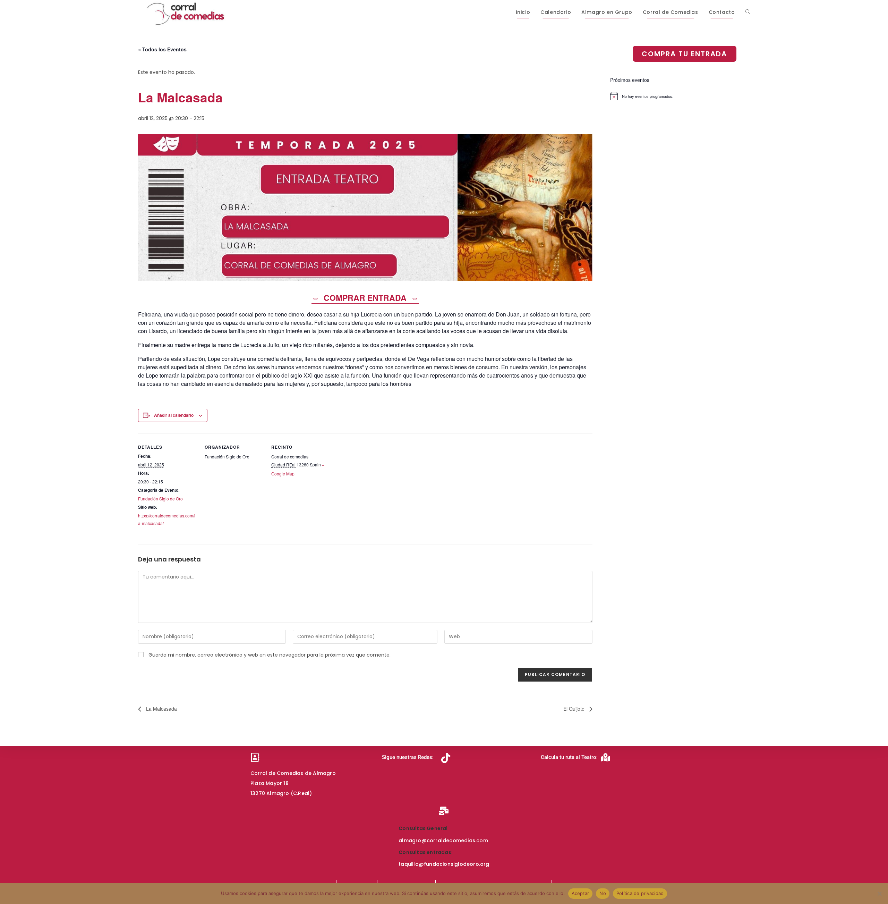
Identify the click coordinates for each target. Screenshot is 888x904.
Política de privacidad (640, 893)
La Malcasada (161, 708)
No (602, 893)
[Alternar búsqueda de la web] (747, 12)
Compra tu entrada (684, 54)
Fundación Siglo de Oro (160, 498)
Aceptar (580, 893)
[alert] (680, 96)
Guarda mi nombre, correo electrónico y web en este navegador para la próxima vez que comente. (269, 654)
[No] (879, 893)
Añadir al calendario (174, 415)
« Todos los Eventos (162, 49)
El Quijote (574, 708)
